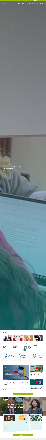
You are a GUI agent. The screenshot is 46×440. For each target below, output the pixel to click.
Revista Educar (28, 3)
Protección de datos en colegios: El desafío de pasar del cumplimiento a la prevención (22, 425)
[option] (23, 165)
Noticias (37, 3)
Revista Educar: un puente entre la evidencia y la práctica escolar (35, 424)
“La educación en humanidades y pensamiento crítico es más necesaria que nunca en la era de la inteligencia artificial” (9, 425)
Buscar (39, 0)
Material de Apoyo (41, 3)
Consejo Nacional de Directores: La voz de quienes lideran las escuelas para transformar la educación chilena (15, 407)
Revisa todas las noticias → (23, 435)
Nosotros (19, 3)
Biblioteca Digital (33, 3)
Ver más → (5, 429)
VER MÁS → (35, 345)
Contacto (42, 0)
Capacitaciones (23, 3)
